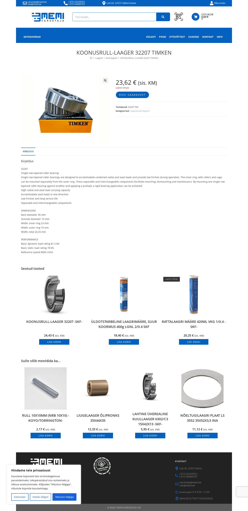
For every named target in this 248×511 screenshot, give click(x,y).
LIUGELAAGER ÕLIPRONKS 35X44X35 (98, 418)
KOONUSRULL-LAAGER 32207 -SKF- (54, 321)
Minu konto (219, 3)
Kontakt (207, 36)
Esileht (151, 36)
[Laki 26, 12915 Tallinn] (177, 468)
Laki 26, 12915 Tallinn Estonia (121, 3)
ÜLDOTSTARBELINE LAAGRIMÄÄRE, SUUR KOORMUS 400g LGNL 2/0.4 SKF (124, 324)
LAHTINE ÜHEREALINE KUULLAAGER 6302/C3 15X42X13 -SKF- (150, 419)
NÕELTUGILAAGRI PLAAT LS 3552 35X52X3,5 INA (202, 418)
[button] (105, 80)
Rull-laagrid (143, 110)
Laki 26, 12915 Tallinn (191, 468)
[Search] (163, 17)
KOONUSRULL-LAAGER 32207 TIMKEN (139, 58)
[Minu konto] (212, 3)
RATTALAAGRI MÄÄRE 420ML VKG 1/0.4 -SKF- (194, 324)
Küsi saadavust (132, 94)
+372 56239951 (76, 2)
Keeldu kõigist (40, 496)
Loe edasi (193, 341)
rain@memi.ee (34, 4)
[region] (44, 484)
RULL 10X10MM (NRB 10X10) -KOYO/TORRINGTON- (45, 418)
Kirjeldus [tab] (28, 151)
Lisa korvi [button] (54, 341)
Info (220, 36)
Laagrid (133, 110)
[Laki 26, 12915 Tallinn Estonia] (104, 3)
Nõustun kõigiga (64, 496)
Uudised (193, 36)
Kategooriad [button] (32, 36)
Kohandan (20, 496)
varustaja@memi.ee (37, 2)
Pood (162, 36)
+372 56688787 (76, 4)
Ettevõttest (177, 36)
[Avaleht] (91, 58)
